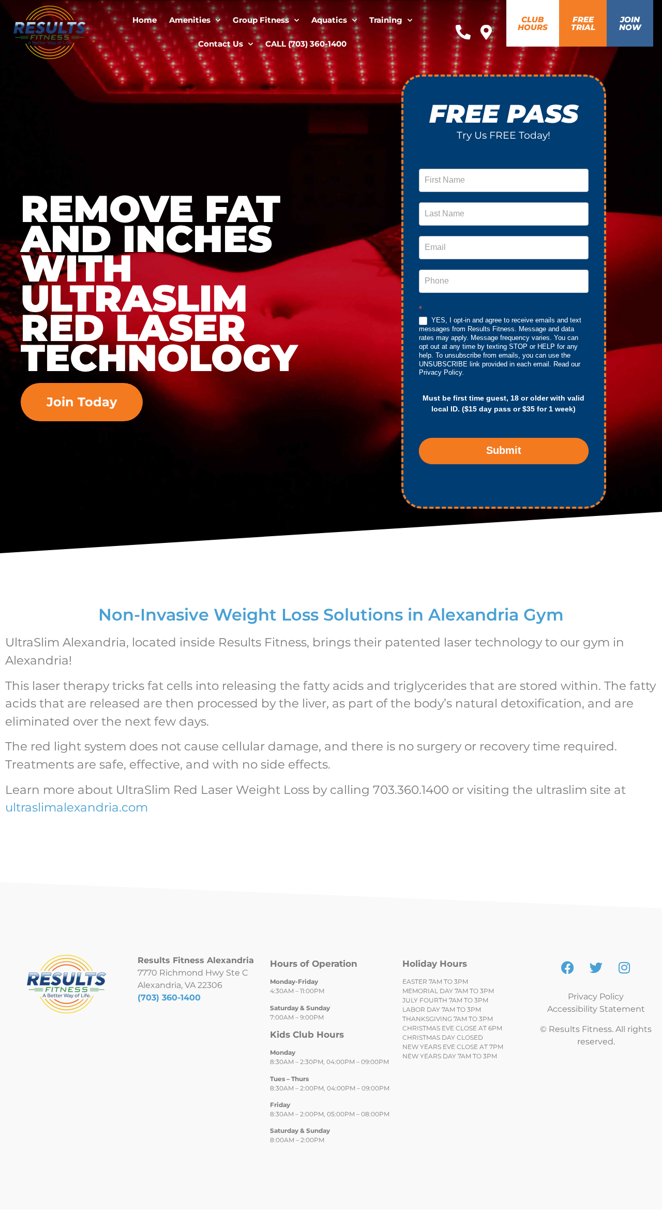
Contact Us (220, 44)
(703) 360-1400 (169, 997)
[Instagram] (624, 967)
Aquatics (329, 20)
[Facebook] (567, 967)
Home (144, 20)
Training (385, 20)
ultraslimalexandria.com (76, 807)
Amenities (189, 20)
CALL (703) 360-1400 (306, 44)
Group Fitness (261, 20)
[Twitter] (596, 967)
